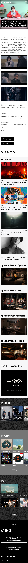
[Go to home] (6, 2)
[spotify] (2, 152)
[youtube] (11, 152)
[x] (5, 152)
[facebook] (8, 152)
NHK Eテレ (4, 130)
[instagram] (14, 152)
